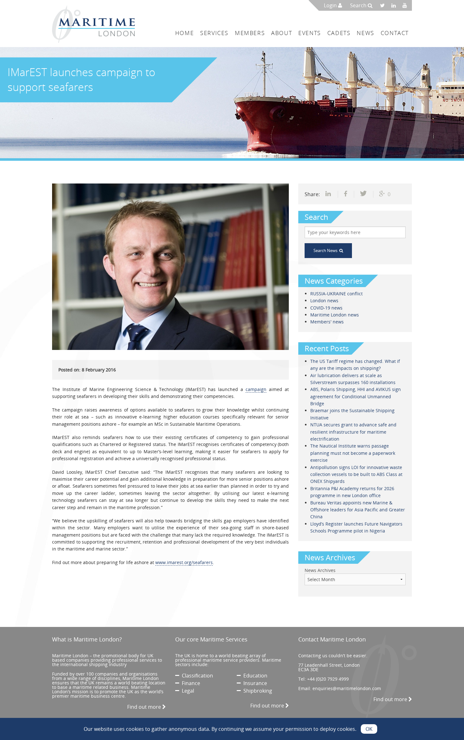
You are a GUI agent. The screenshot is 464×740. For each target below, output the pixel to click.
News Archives (320, 570)
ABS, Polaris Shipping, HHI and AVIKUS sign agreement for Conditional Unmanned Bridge (355, 396)
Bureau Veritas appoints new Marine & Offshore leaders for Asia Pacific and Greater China (357, 510)
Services (214, 33)
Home (184, 33)
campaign (256, 389)
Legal (186, 690)
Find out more (144, 706)
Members (250, 33)
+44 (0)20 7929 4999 (328, 679)
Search (359, 5)
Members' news (327, 322)
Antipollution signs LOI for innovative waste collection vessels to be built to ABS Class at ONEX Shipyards (356, 474)
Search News (326, 250)
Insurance (254, 683)
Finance (189, 683)
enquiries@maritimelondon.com (346, 688)
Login (331, 5)
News (365, 33)
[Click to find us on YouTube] (406, 5)
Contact (395, 33)
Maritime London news (334, 315)
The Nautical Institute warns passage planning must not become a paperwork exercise (352, 453)
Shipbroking (256, 690)
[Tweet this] (363, 194)
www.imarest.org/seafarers (184, 562)
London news (324, 301)
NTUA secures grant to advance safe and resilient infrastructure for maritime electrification (353, 432)
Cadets (339, 33)
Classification (196, 675)
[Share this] (329, 194)
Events (309, 33)
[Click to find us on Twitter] (384, 5)
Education (254, 675)
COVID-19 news (326, 308)
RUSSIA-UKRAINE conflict (336, 294)
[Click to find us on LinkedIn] (395, 5)
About (281, 33)
